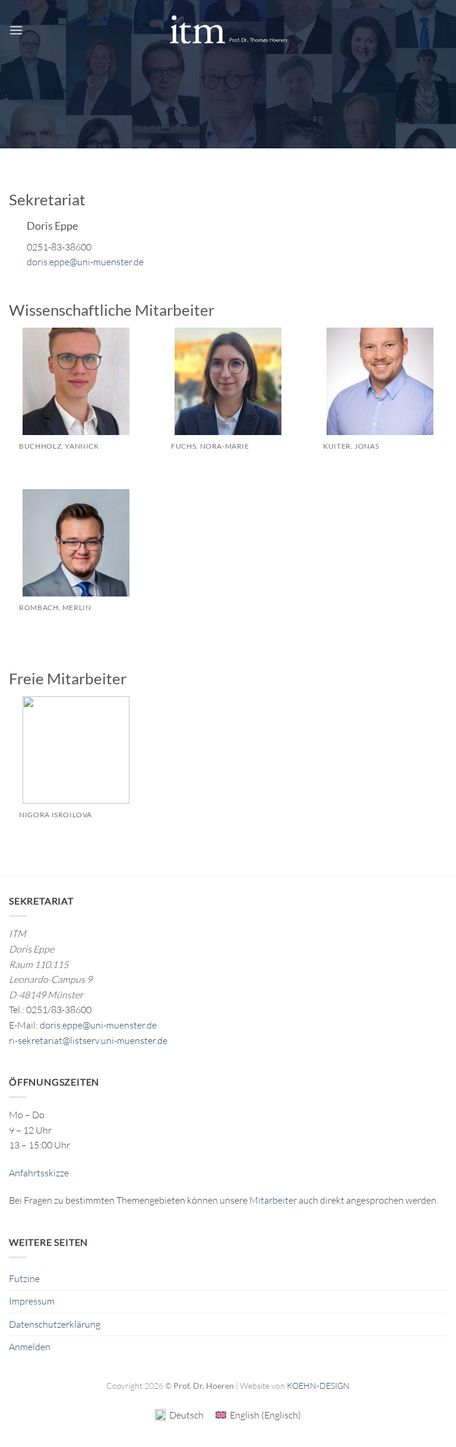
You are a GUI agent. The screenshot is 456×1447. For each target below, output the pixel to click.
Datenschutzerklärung (54, 1324)
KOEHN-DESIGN (318, 1386)
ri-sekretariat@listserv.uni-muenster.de (88, 1040)
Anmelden (29, 1347)
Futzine (24, 1278)
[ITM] (228, 30)
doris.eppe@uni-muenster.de (85, 262)
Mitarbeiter (273, 1200)
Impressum (32, 1301)
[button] (16, 30)
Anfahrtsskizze (39, 1173)
